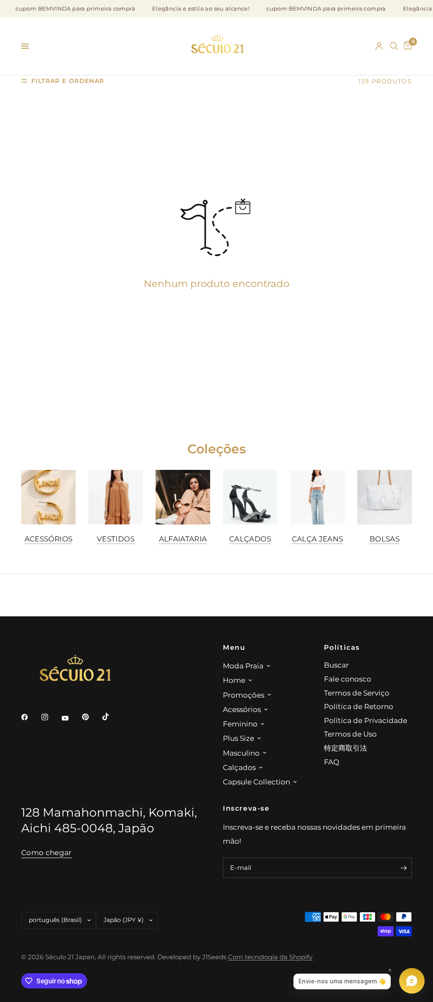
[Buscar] (394, 46)
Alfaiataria (183, 539)
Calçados (250, 539)
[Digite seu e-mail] (403, 868)
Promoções (243, 694)
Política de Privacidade (365, 720)
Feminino (240, 723)
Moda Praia (243, 665)
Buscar (336, 664)
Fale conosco (347, 678)
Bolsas (385, 539)
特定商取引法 (345, 747)
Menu (234, 647)
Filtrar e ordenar (67, 80)
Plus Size (238, 738)
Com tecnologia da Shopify (270, 957)
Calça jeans (317, 539)
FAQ (331, 761)
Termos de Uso (350, 733)
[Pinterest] (91, 717)
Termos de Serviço (356, 692)
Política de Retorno (358, 706)
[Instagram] (50, 717)
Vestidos (115, 539)
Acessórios (48, 539)
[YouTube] (71, 718)
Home (234, 680)
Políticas (342, 647)
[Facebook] (30, 717)
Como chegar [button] (46, 852)
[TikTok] (111, 716)
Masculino (241, 752)
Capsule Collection (256, 781)
